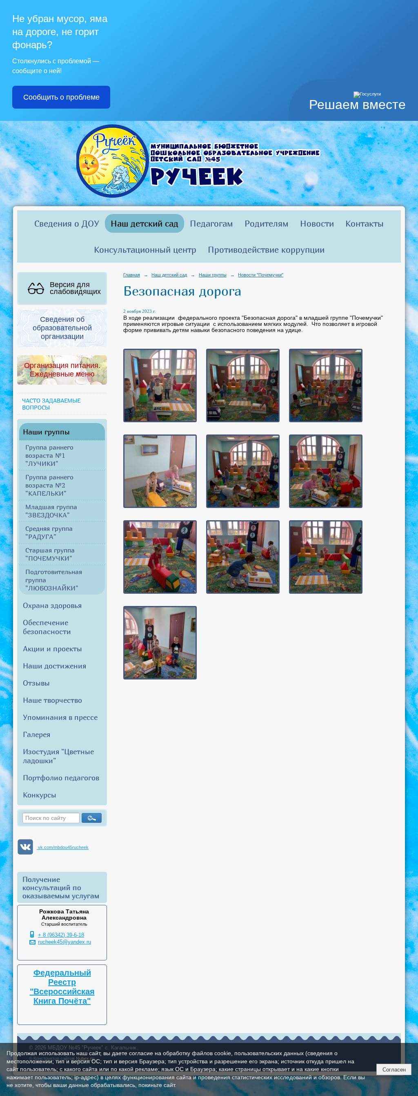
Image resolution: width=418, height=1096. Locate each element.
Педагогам (211, 223)
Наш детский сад (144, 223)
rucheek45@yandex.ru (64, 942)
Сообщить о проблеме (61, 97)
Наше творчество (52, 699)
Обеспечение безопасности (47, 627)
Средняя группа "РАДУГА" (49, 532)
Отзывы (36, 682)
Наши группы (46, 431)
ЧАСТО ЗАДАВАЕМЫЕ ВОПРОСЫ (51, 404)
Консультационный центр (145, 249)
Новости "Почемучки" (260, 274)
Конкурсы (39, 794)
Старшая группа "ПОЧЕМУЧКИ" (50, 554)
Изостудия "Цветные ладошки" (58, 756)
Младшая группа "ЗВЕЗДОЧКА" (51, 511)
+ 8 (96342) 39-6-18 (61, 935)
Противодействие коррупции (266, 249)
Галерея (36, 734)
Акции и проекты (52, 648)
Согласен (394, 1070)
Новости (317, 223)
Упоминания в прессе (60, 717)
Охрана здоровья (52, 605)
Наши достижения (54, 665)
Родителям (267, 223)
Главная (131, 274)
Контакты (364, 223)
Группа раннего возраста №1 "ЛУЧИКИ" (49, 455)
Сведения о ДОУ (66, 223)
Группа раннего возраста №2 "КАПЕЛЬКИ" (49, 485)
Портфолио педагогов (61, 777)
